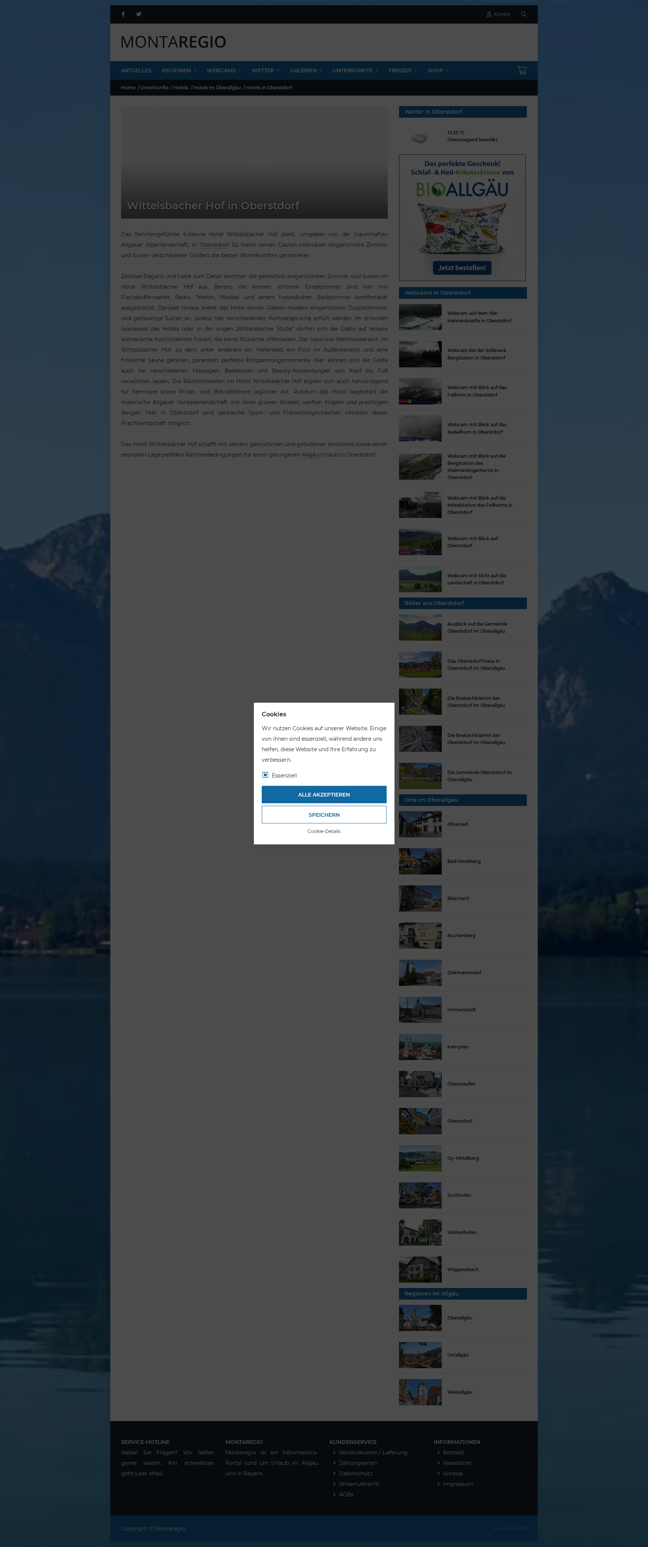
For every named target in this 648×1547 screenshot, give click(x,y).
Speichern (324, 814)
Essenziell (284, 775)
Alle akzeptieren (324, 794)
